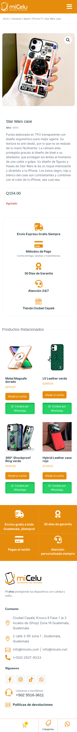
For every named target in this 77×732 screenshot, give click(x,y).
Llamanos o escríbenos (29, 690)
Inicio (6, 18)
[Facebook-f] (10, 679)
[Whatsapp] (41, 679)
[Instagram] (20, 679)
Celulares (16, 18)
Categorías (48, 729)
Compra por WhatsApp (21, 408)
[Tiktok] (31, 679)
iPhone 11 (37, 18)
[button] (69, 6)
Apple (27, 18)
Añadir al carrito (17, 396)
